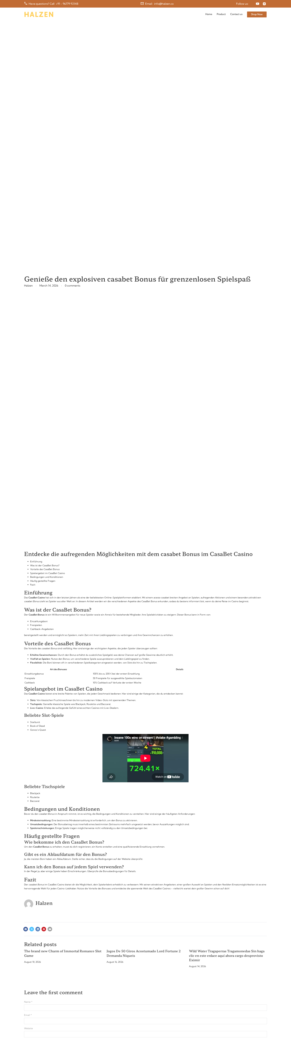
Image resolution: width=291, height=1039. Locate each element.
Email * (28, 1015)
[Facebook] (25, 929)
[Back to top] (281, 1030)
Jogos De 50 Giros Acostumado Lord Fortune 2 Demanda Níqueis (144, 953)
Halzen (44, 902)
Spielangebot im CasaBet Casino (47, 573)
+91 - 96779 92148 (67, 3)
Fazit (32, 584)
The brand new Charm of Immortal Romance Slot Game (62, 953)
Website (28, 1028)
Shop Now (257, 14)
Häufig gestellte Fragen (42, 580)
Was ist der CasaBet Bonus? (44, 565)
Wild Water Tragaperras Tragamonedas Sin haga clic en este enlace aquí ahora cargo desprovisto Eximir (226, 955)
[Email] (50, 929)
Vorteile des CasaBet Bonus (45, 569)
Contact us (236, 14)
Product (221, 14)
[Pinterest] (44, 929)
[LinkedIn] (37, 929)
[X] (31, 929)
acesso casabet (161, 597)
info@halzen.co (164, 3)
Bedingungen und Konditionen (46, 577)
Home (208, 14)
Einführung (36, 561)
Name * (28, 1001)
